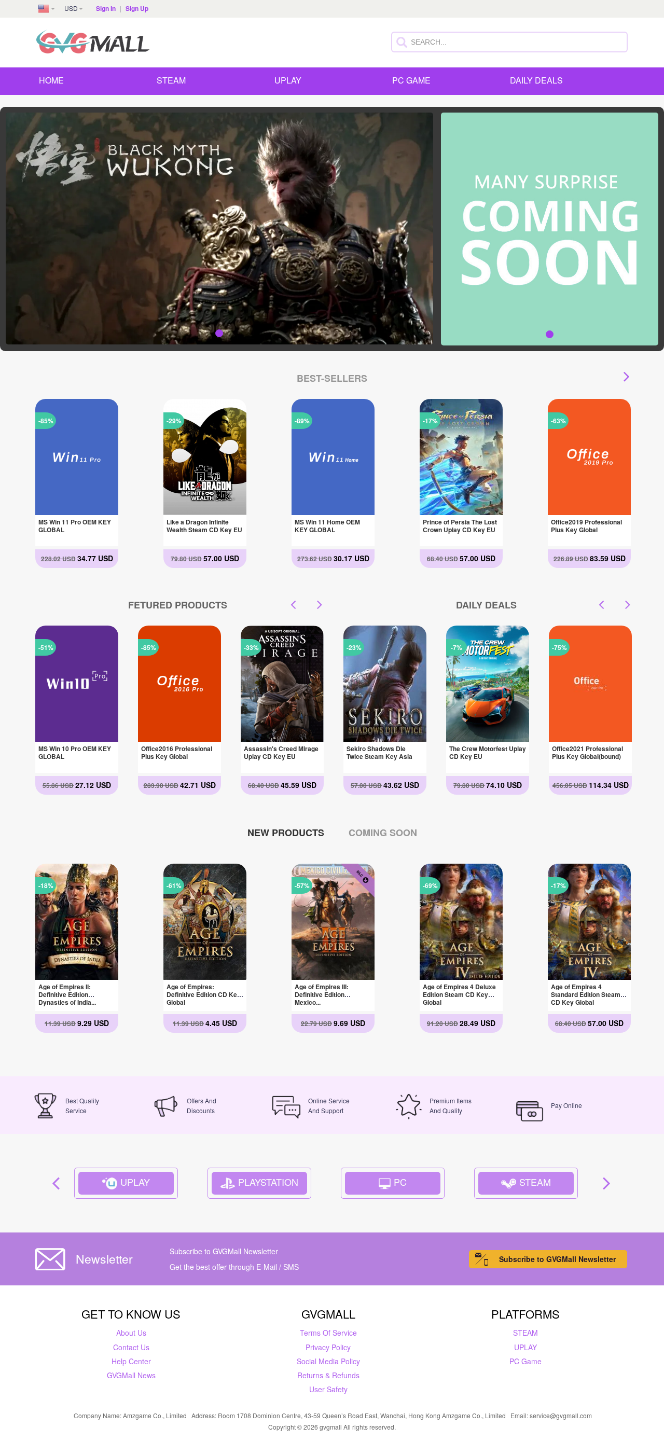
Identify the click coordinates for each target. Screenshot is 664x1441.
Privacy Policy (328, 1347)
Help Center (131, 1361)
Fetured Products (177, 605)
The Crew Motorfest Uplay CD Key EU (385, 752)
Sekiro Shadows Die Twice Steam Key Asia (585, 752)
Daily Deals (536, 80)
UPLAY (287, 80)
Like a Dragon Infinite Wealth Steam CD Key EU (204, 525)
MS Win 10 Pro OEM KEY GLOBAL (280, 752)
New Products (285, 832)
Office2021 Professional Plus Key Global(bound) (484, 752)
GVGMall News (131, 1375)
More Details (76, 507)
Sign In (106, 8)
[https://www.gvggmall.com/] (92, 40)
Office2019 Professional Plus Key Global (586, 525)
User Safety (328, 1389)
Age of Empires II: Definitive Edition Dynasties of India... (67, 994)
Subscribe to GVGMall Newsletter (557, 1259)
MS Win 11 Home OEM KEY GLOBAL (327, 525)
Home (51, 80)
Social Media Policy (328, 1361)
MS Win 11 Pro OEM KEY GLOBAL (74, 525)
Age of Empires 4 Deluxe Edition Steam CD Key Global (459, 994)
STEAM (171, 80)
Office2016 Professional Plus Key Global (73, 752)
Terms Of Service (328, 1332)
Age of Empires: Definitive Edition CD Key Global (204, 994)
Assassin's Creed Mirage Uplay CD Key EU (178, 752)
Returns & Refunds (328, 1375)
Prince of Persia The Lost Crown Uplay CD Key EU (460, 525)
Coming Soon (383, 832)
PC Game (411, 80)
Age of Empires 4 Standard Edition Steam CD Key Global (585, 994)
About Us (131, 1332)
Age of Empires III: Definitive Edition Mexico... (322, 994)
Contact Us (131, 1347)
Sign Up (137, 8)
